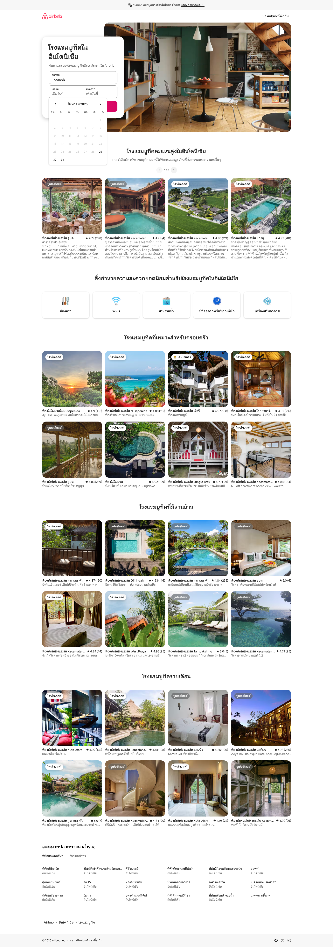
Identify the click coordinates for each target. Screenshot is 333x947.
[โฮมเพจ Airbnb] (52, 16)
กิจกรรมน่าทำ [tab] (77, 856)
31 (62, 159)
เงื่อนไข (97, 940)
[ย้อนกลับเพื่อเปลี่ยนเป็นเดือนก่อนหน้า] (55, 104)
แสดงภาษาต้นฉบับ (193, 5)
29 (100, 151)
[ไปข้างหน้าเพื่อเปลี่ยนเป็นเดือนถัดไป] (100, 104)
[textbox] (66, 93)
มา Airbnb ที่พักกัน (275, 16)
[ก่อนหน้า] (159, 170)
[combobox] (83, 79)
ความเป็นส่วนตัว (80, 940)
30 (55, 159)
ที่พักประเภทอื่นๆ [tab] (52, 856)
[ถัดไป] (174, 170)
